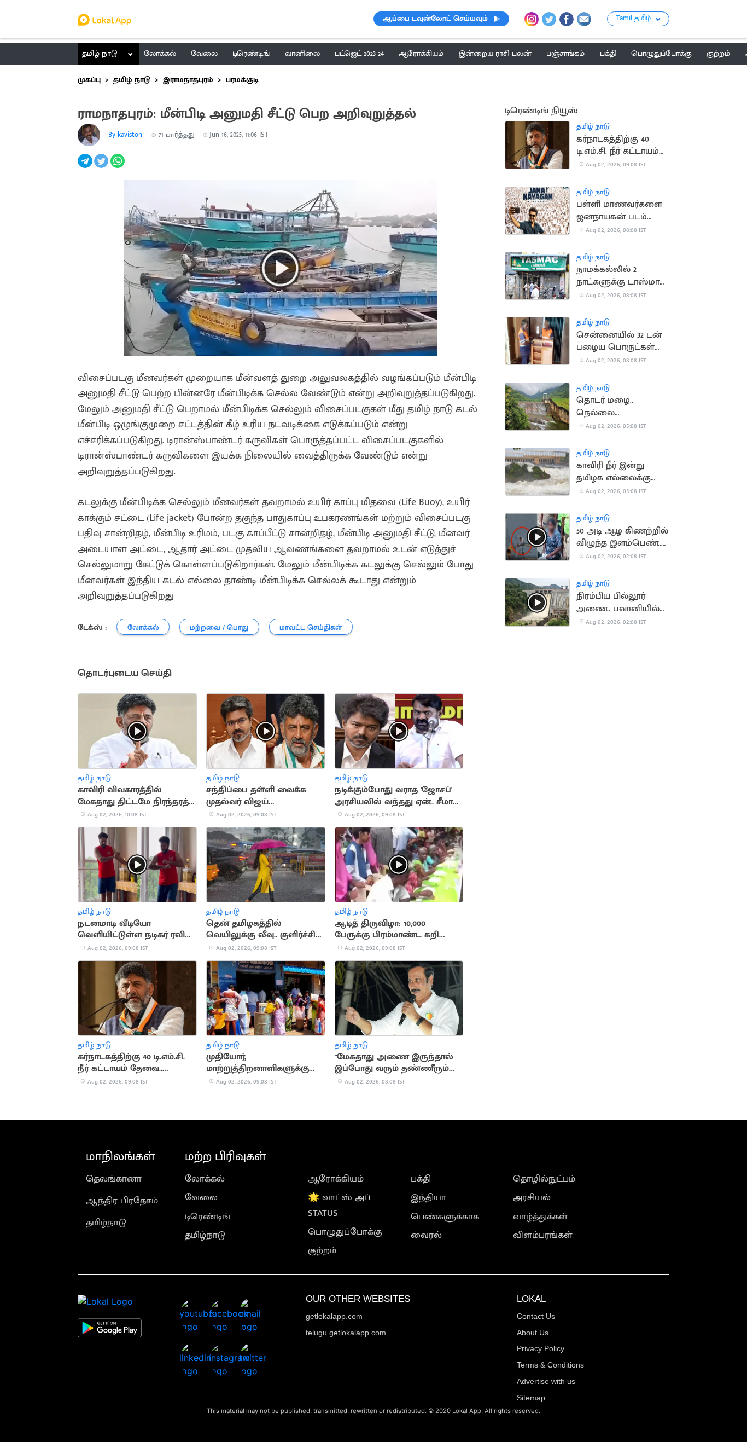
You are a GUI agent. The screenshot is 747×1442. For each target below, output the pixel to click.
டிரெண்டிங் (207, 1216)
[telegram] (86, 167)
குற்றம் (322, 1250)
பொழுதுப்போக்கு (345, 1232)
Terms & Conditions (550, 1364)
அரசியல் (532, 1197)
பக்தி (421, 1178)
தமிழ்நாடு (106, 1222)
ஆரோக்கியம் (336, 1178)
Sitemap (531, 1397)
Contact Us (536, 1316)
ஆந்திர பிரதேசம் (122, 1200)
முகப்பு (89, 79)
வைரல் (426, 1235)
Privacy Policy (540, 1348)
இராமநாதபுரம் (188, 79)
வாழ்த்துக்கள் (540, 1216)
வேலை (201, 1197)
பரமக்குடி (242, 79)
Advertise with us (546, 1381)
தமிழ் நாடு (100, 53)
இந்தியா (428, 1197)
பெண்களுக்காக (445, 1216)
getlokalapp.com (334, 1316)
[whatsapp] (118, 167)
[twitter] (102, 167)
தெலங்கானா (114, 1178)
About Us (532, 1332)
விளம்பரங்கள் (543, 1235)
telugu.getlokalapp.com (346, 1332)
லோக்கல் (205, 1178)
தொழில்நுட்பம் (544, 1178)
